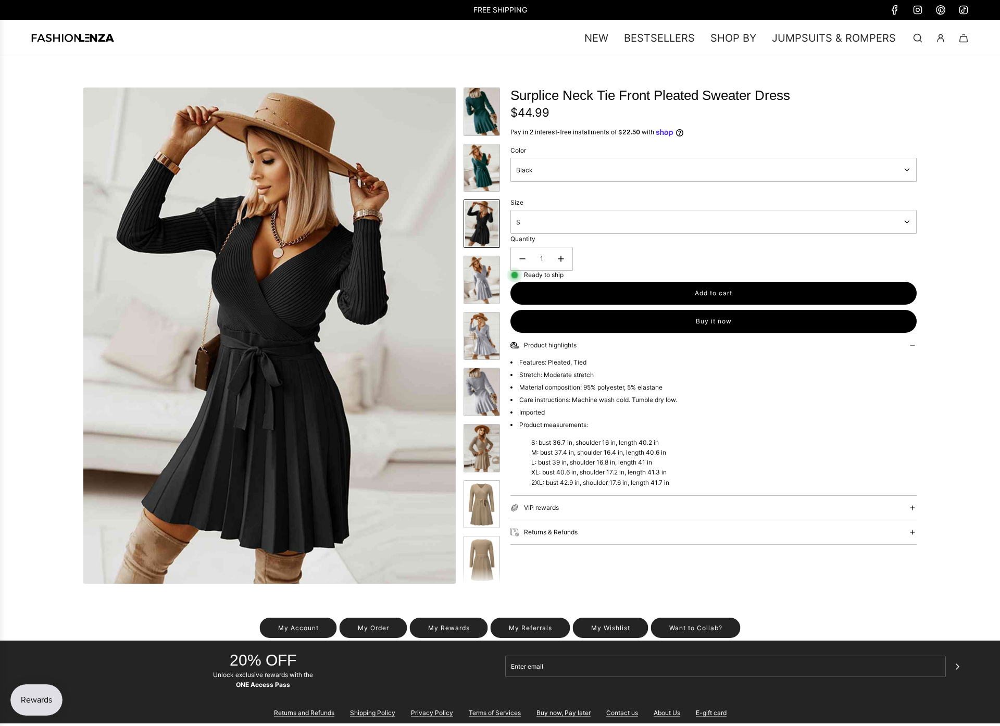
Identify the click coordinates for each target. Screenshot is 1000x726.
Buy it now (714, 321)
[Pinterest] (940, 10)
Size (516, 202)
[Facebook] (894, 10)
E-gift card (711, 713)
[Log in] (940, 38)
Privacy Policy (432, 713)
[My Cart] (963, 38)
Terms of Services (495, 713)
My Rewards (449, 628)
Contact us (622, 713)
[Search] (917, 38)
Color (518, 150)
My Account (298, 628)
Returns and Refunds (304, 713)
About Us (667, 713)
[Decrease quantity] (522, 258)
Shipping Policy (372, 713)
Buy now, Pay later (563, 713)
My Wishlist (610, 628)
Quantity (522, 239)
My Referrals (530, 628)
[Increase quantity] (560, 258)
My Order (373, 628)
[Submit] (957, 666)
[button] (91, 335)
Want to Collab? (695, 628)
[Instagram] (917, 10)
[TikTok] (963, 10)
